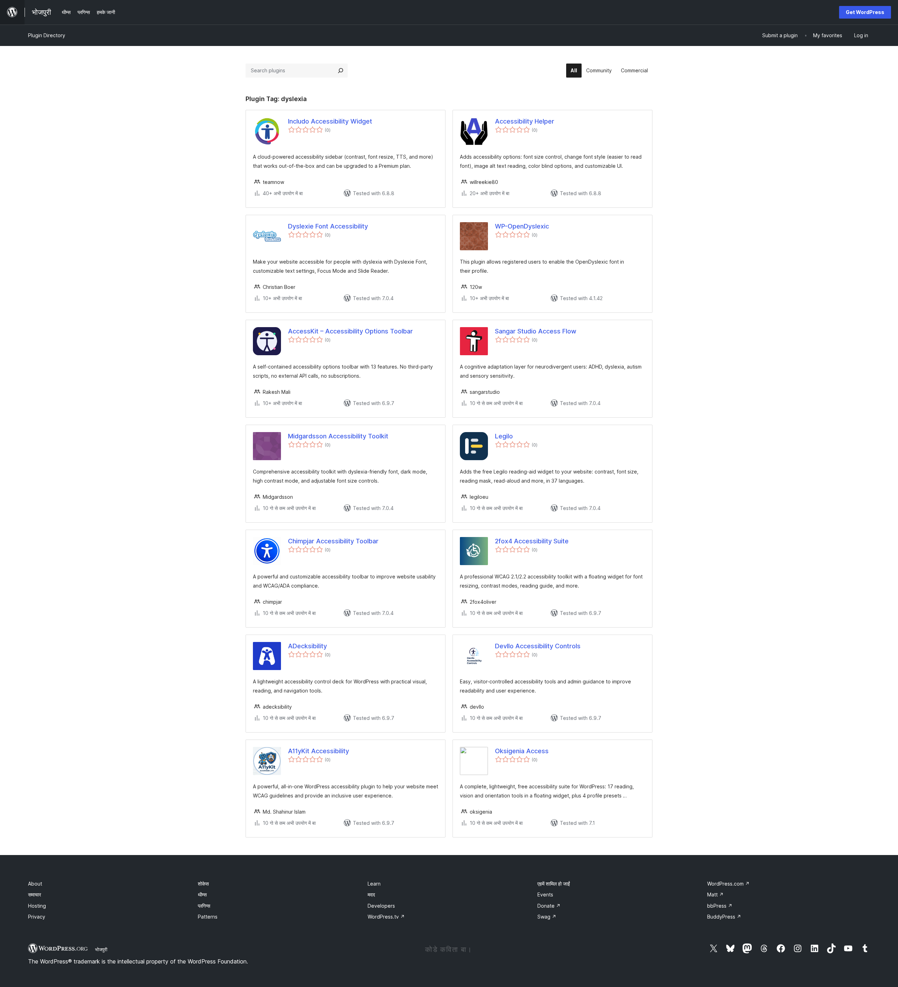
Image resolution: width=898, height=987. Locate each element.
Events (545, 894)
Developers (381, 906)
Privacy (36, 917)
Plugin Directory (46, 35)
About (35, 884)
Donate (549, 906)
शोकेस (203, 884)
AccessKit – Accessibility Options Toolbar (350, 331)
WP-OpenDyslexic (522, 226)
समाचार (34, 894)
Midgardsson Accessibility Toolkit (338, 436)
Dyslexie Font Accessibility (328, 226)
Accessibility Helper (524, 121)
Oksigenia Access (522, 751)
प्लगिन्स (204, 906)
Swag (546, 917)
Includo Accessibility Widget (330, 121)
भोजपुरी (101, 949)
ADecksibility (307, 646)
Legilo (504, 436)
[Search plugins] (341, 71)
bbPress (719, 906)
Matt (715, 894)
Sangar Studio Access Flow (535, 331)
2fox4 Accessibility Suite (532, 541)
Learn (374, 884)
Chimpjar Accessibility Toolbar (333, 541)
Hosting (37, 906)
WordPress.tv (386, 917)
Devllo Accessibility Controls (538, 646)
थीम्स (202, 894)
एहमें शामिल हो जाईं (553, 884)
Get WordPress (865, 12)
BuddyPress (724, 917)
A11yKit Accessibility (318, 751)
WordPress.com (728, 884)
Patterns (207, 917)
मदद (371, 894)
